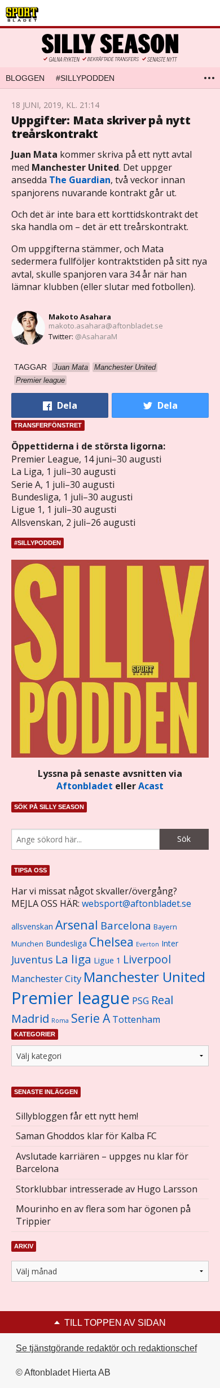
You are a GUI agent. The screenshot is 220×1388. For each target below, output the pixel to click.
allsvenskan (32, 927)
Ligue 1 (107, 960)
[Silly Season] (110, 48)
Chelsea (111, 941)
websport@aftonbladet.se (136, 903)
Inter (169, 943)
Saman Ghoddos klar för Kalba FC (86, 1136)
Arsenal (76, 924)
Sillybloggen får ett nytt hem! (77, 1116)
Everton (147, 944)
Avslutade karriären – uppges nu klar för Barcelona (102, 1162)
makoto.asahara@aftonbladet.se (106, 326)
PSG (140, 1000)
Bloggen (25, 78)
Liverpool (147, 959)
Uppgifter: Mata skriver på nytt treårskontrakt (101, 127)
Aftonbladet (84, 786)
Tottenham (136, 1019)
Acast (151, 786)
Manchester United (144, 976)
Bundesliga (66, 943)
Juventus (32, 959)
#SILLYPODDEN (85, 78)
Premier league (70, 998)
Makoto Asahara (80, 317)
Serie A (90, 1018)
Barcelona (125, 925)
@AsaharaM (96, 336)
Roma (60, 1020)
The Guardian (80, 180)
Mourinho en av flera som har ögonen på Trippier (103, 1215)
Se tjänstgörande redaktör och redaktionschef (106, 1348)
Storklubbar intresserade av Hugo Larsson (106, 1189)
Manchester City (46, 978)
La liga (73, 959)
